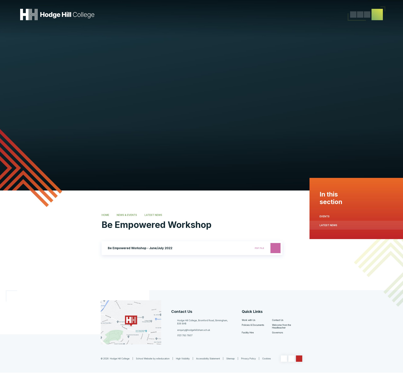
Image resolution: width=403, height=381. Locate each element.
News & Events (127, 215)
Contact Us (277, 320)
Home (105, 215)
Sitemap (230, 358)
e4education (163, 358)
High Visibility (183, 358)
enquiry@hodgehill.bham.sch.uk (193, 330)
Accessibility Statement (208, 358)
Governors (277, 332)
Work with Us (248, 320)
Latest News (153, 215)
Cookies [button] (266, 358)
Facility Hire (248, 332)
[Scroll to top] (299, 358)
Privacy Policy (248, 358)
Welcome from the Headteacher (281, 326)
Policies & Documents (253, 325)
